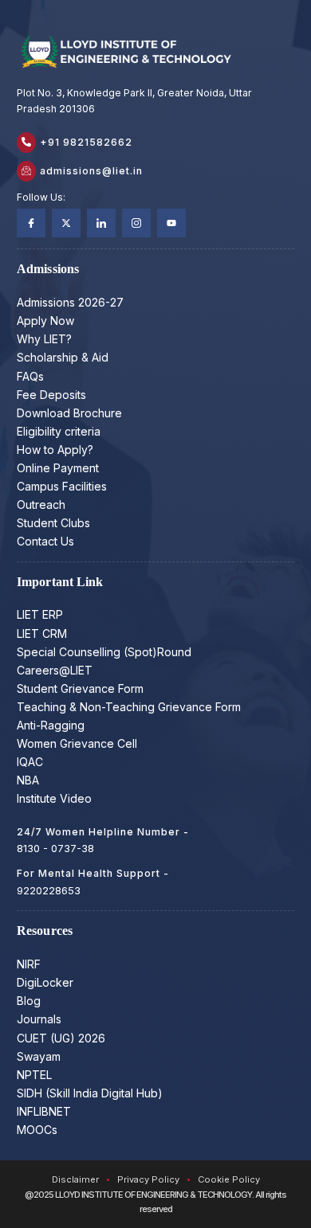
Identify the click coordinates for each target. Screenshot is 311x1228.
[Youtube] (171, 223)
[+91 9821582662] (26, 142)
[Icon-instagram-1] (136, 223)
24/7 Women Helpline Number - (103, 832)
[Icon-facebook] (31, 223)
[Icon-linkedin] (101, 223)
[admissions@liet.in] (26, 171)
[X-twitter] (66, 223)
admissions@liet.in (91, 171)
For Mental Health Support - (93, 873)
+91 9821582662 (86, 142)
